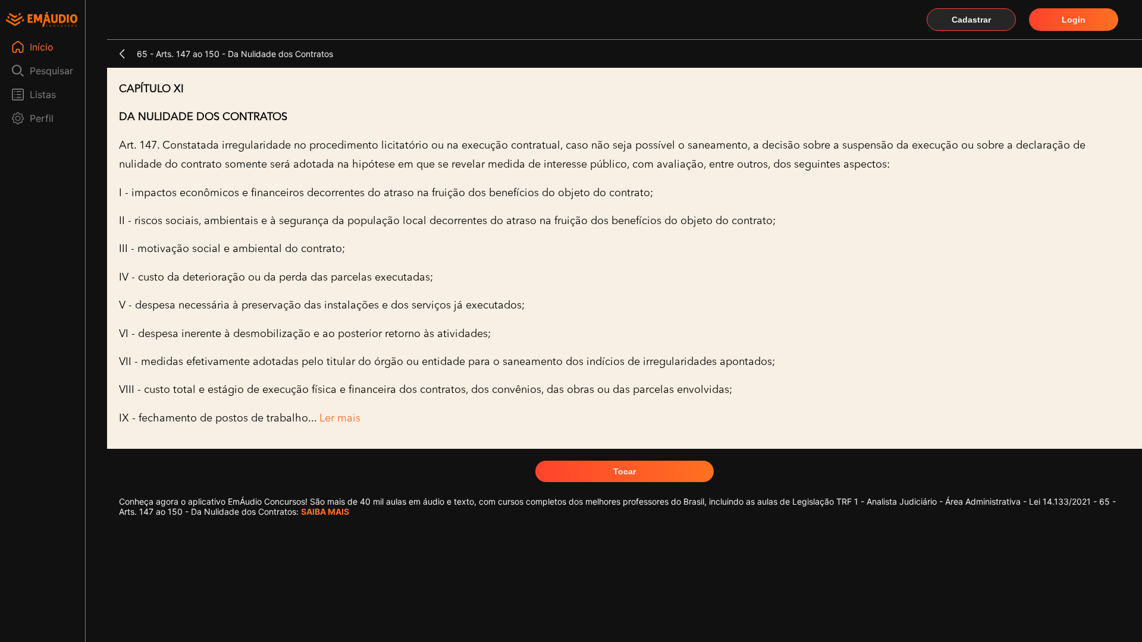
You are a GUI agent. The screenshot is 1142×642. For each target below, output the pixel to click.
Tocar (624, 471)
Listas (43, 94)
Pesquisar (51, 71)
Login (1073, 19)
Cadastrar (971, 19)
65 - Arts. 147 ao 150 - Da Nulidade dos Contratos (235, 54)
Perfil (42, 118)
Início (42, 47)
